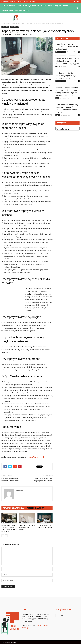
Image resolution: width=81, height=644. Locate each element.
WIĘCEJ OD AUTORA (35, 508)
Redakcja (8, 34)
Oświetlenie (7, 10)
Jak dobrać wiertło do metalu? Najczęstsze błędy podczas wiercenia (66, 75)
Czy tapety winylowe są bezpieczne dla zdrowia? (10, 480)
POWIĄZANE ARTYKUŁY (13, 508)
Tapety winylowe (15, 26)
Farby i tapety (5, 26)
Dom (19, 5)
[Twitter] (78, 1)
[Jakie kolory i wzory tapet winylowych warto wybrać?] (27, 518)
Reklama (26, 1)
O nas (20, 1)
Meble (65, 5)
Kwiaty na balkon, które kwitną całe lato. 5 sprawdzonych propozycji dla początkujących (67, 61)
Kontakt (32, 1)
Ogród (58, 5)
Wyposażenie (46, 5)
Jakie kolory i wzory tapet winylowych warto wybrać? (43, 480)
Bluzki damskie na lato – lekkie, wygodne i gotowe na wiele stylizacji (66, 46)
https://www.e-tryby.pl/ (36, 457)
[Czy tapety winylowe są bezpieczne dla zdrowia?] (45, 518)
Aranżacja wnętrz (30, 5)
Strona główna (8, 5)
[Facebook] (74, 1)
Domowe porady (21, 10)
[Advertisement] (54, 18)
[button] (77, 8)
